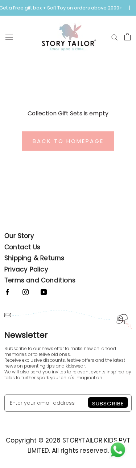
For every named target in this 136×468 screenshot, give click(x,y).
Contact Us (22, 247)
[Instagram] (25, 291)
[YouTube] (44, 291)
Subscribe (108, 403)
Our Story (19, 235)
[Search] (114, 36)
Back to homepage (68, 141)
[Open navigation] (9, 37)
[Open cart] (127, 36)
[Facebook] (7, 291)
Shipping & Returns (34, 258)
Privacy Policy (26, 269)
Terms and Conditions (39, 280)
